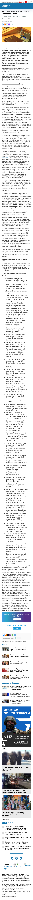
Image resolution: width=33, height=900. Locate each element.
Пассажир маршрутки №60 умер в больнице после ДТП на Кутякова (16, 842)
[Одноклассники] (5, 24)
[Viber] (10, 635)
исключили (5, 158)
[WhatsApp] (12, 635)
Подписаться (16, 619)
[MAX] (9, 24)
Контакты (5, 864)
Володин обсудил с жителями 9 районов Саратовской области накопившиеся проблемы (18, 848)
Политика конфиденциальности (9, 896)
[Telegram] (7, 24)
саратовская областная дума (19, 641)
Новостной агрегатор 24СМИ (16, 853)
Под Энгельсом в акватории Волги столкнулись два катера (16, 833)
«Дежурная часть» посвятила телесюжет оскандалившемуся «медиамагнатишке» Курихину (15, 828)
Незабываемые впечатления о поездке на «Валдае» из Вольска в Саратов (18, 838)
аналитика (4, 641)
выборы (9, 641)
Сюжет (4, 645)
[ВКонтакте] (3, 24)
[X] (8, 635)
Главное (4, 748)
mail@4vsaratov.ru (8, 869)
